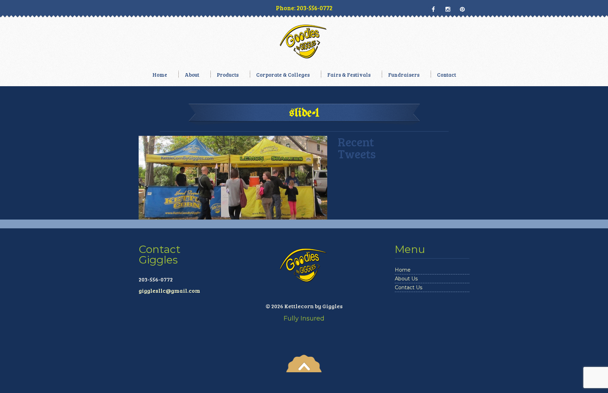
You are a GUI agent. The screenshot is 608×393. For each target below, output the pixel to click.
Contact (446, 74)
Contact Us (408, 287)
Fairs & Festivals (348, 74)
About (192, 74)
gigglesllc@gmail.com (169, 290)
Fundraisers (403, 74)
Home (159, 74)
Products (228, 74)
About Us (406, 278)
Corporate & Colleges (283, 74)
